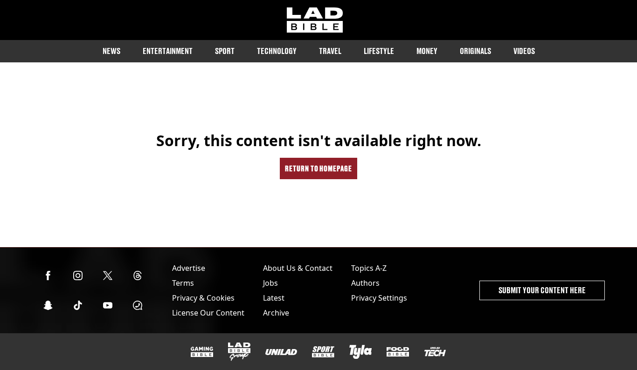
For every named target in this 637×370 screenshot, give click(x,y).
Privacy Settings (379, 298)
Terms (183, 283)
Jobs (270, 283)
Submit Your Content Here (542, 290)
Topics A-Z (369, 268)
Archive (276, 313)
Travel (330, 51)
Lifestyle (379, 51)
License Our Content (208, 313)
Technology (277, 51)
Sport (225, 51)
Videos (524, 51)
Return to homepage (318, 168)
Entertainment (168, 51)
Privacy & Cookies (203, 298)
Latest (273, 298)
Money (426, 51)
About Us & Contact (297, 268)
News (111, 51)
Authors (365, 283)
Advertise (188, 268)
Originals (475, 51)
